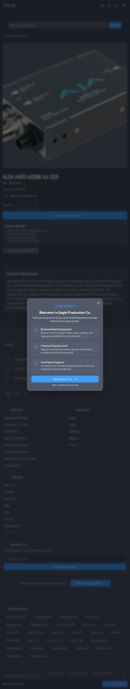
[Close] (98, 303)
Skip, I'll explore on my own (65, 385)
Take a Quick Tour (62, 379)
